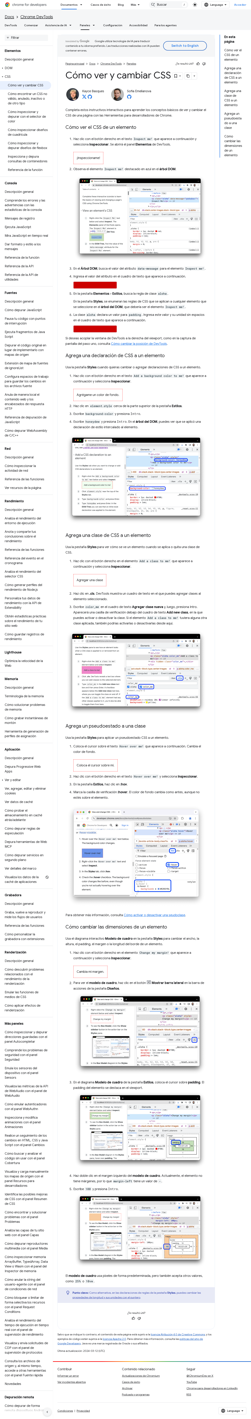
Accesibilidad (138, 25)
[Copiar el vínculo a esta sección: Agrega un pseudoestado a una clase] (150, 726)
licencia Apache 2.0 (114, 1339)
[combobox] (168, 4)
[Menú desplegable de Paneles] (95, 25)
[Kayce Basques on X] (84, 98)
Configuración (112, 25)
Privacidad (83, 1410)
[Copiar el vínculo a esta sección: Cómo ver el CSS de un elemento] (140, 127)
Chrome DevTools (36, 16)
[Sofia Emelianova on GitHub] (129, 98)
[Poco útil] (204, 64)
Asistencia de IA (56, 25)
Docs (9, 16)
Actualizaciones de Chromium (141, 1375)
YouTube (191, 1382)
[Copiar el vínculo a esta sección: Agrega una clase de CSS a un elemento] (155, 535)
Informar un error (68, 1375)
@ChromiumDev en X (199, 1375)
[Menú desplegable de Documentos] (82, 4)
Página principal (74, 63)
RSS (188, 1394)
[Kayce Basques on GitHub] (90, 98)
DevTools (11, 25)
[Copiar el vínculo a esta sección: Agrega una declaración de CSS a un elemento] (169, 356)
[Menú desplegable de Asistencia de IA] (71, 25)
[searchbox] (26, 38)
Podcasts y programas (135, 1394)
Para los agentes (166, 25)
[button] (25, 68)
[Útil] (198, 64)
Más (133, 4)
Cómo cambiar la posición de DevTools (139, 344)
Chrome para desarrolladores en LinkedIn (212, 1388)
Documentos (69, 4)
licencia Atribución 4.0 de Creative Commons (178, 1334)
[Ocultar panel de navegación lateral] (47, 1412)
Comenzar (31, 25)
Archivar (127, 1388)
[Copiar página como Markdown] (188, 76)
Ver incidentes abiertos (71, 1382)
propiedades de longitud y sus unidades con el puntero (106, 1297)
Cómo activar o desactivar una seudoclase (154, 915)
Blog (121, 4)
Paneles (85, 25)
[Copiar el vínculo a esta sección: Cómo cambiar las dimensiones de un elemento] (171, 927)
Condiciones (65, 1410)
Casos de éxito (101, 4)
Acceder (240, 4)
